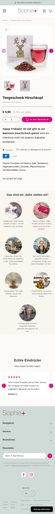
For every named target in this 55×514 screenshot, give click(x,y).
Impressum (39, 505)
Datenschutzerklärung (42, 500)
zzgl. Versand (26, 112)
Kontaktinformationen (28, 509)
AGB (22, 505)
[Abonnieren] (50, 455)
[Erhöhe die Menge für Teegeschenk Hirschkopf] (5, 119)
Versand (29, 505)
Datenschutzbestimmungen (21, 466)
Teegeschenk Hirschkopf (21, 20)
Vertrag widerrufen (42, 509)
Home (5, 20)
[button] (6, 11)
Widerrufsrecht (26, 500)
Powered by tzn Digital (13, 504)
